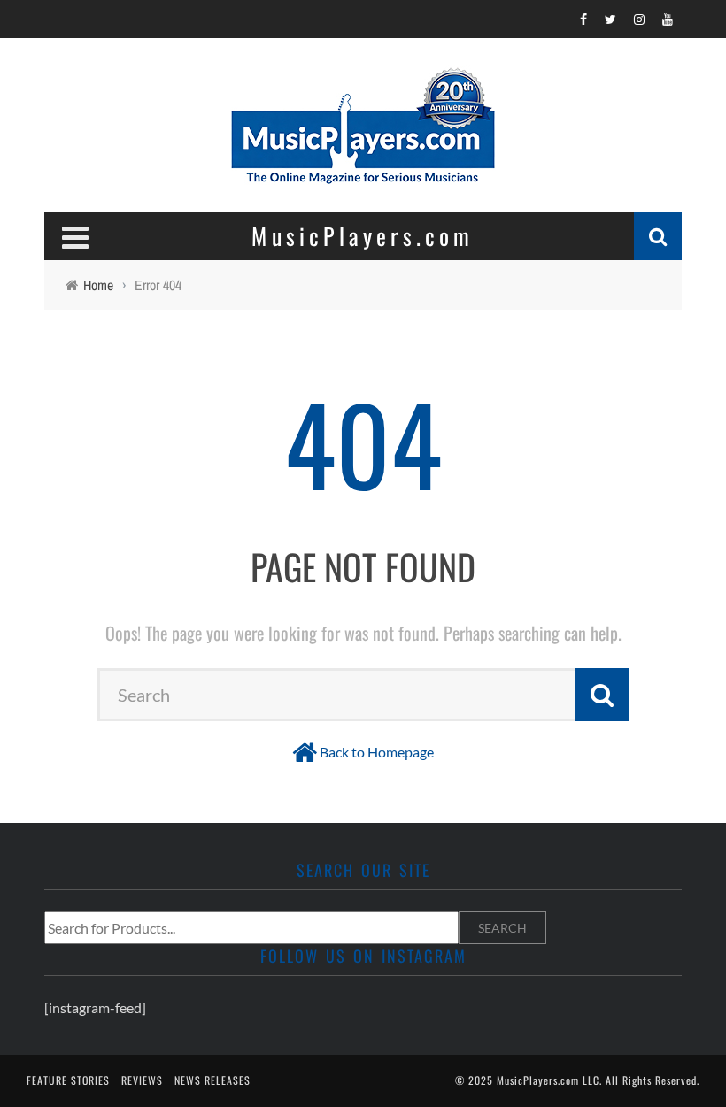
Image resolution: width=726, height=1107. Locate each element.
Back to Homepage (377, 751)
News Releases (212, 1080)
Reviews (142, 1080)
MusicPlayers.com (538, 1080)
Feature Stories (68, 1080)
